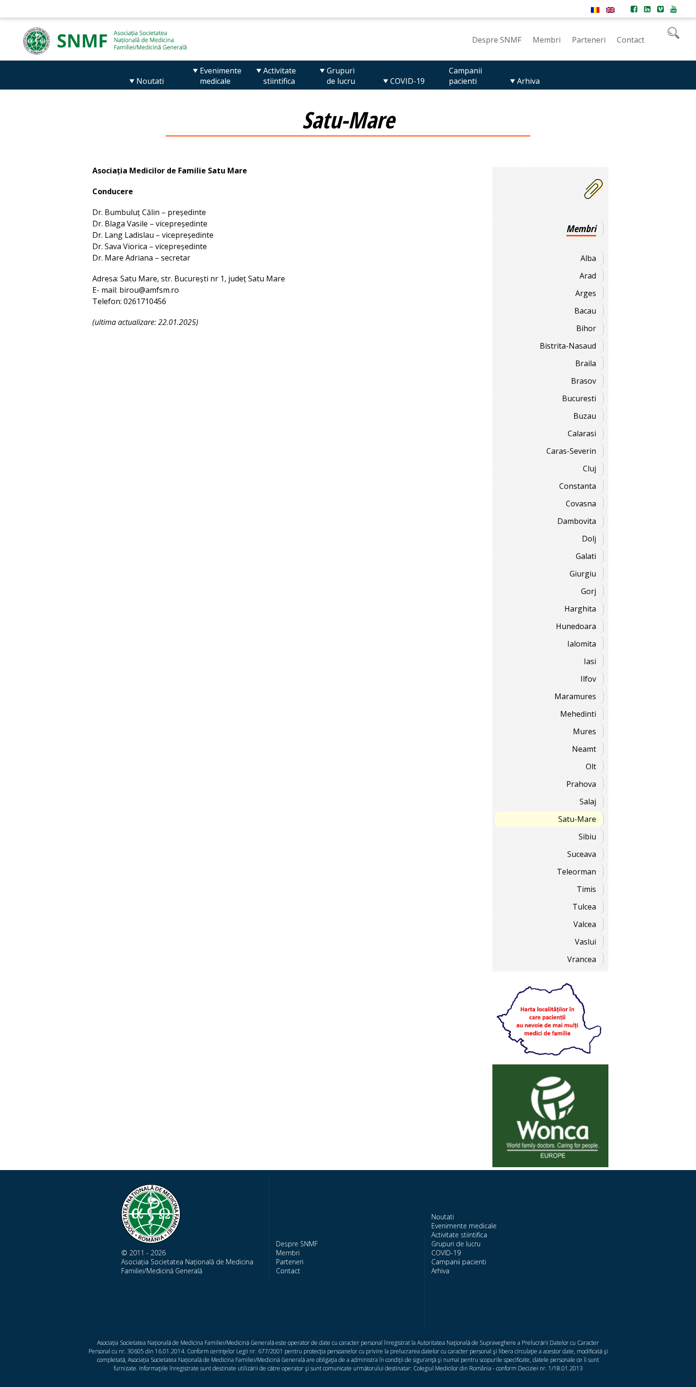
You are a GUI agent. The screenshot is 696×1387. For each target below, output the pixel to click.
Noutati (442, 1216)
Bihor (586, 328)
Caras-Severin (571, 451)
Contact (288, 1270)
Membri (288, 1252)
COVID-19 (446, 1252)
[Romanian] (595, 10)
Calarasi (582, 433)
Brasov (583, 381)
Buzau (584, 416)
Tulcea (584, 906)
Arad (588, 275)
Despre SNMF (297, 1243)
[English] (610, 10)
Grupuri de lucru (456, 1243)
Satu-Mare (577, 819)
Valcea (584, 924)
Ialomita (581, 644)
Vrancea (581, 959)
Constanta (577, 486)
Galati (586, 556)
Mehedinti (578, 714)
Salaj (588, 801)
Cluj (589, 468)
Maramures (575, 696)
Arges (585, 293)
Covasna (581, 503)
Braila (585, 363)
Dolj (589, 538)
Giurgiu (583, 573)
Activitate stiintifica (459, 1234)
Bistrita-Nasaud (568, 346)
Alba (588, 258)
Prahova (581, 784)
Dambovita (576, 521)
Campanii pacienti (458, 1261)
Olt (591, 766)
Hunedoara (576, 626)
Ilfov (588, 679)
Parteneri (289, 1261)
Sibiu (587, 836)
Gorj (588, 591)
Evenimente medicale (464, 1225)
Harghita (580, 608)
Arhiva (440, 1270)
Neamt (584, 749)
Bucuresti (579, 398)
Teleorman (576, 871)
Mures (584, 731)
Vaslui (585, 942)
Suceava (581, 854)
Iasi (590, 661)
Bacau (585, 311)
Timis (586, 889)
